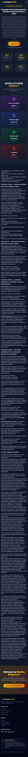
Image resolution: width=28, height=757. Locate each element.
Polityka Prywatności (5, 724)
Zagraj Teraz (14, 43)
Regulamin (3, 725)
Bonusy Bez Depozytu (6, 710)
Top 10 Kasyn (4, 709)
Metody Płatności (4, 714)
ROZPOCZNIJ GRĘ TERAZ (14, 685)
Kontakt (2, 720)
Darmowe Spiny (4, 712)
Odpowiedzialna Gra (5, 722)
